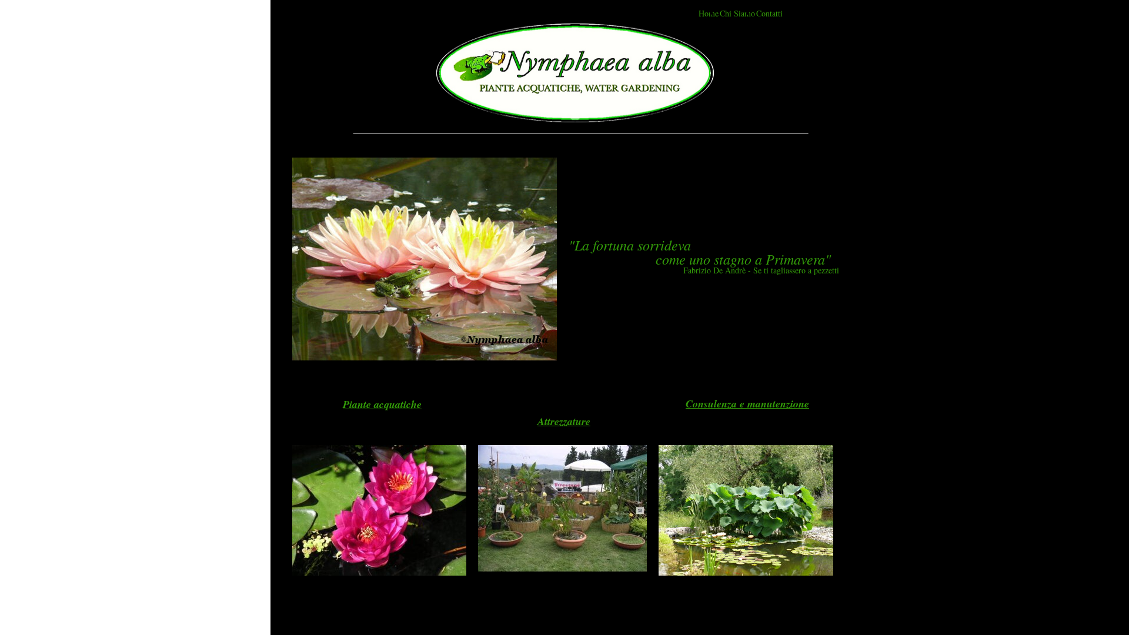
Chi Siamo (737, 13)
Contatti (769, 13)
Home (709, 13)
